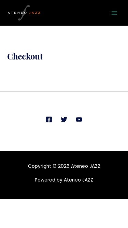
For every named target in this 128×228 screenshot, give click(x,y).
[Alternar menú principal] (114, 12)
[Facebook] (49, 119)
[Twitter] (64, 119)
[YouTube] (79, 119)
